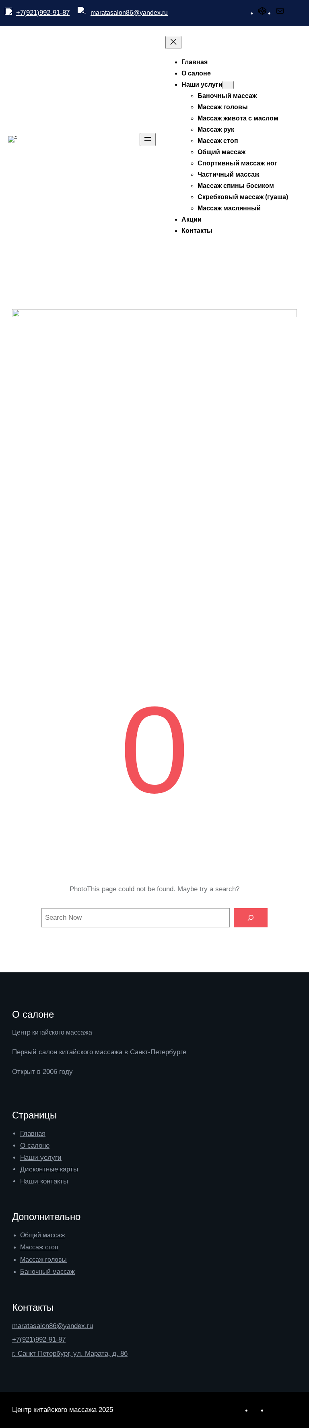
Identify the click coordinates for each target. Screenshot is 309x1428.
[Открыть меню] (148, 139)
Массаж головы (43, 1259)
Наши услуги (41, 1157)
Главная (32, 1133)
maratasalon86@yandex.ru (129, 12)
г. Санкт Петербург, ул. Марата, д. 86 (70, 1353)
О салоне (34, 1145)
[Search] (251, 917)
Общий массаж (42, 1235)
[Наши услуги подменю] (228, 85)
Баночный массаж (47, 1271)
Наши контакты (44, 1181)
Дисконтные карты (49, 1169)
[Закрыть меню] (173, 42)
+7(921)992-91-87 (43, 12)
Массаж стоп (39, 1247)
